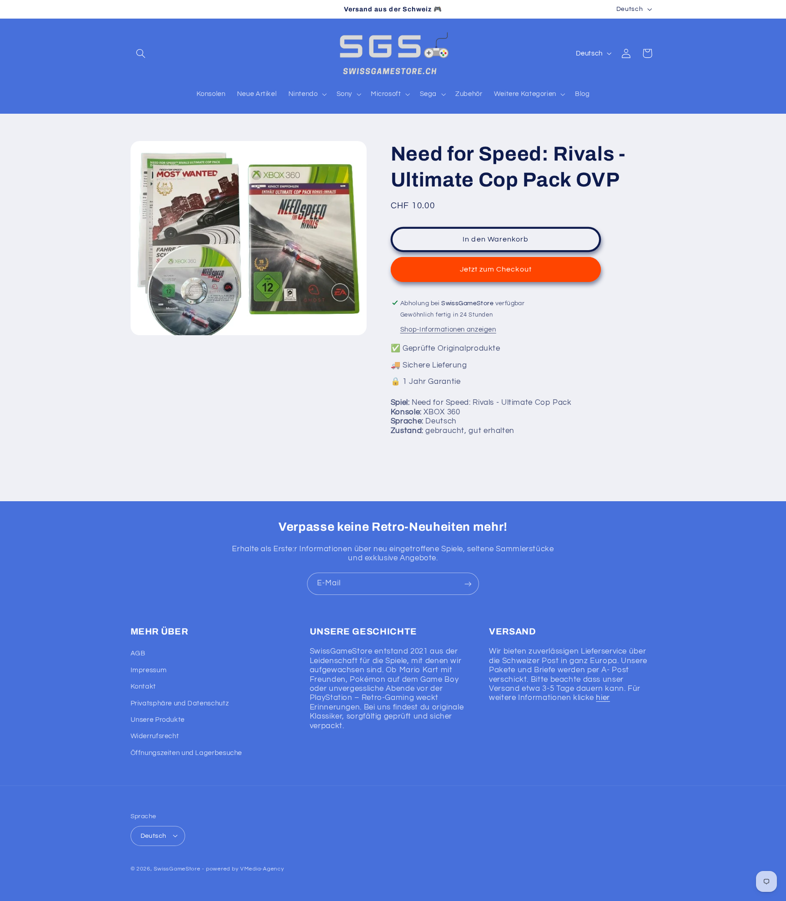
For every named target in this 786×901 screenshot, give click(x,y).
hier (603, 698)
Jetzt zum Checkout (496, 268)
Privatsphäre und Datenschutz (180, 703)
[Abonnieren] (468, 584)
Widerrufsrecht (155, 736)
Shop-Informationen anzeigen (448, 329)
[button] (141, 53)
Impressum (149, 670)
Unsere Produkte (158, 719)
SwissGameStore (177, 868)
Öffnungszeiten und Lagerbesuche (186, 753)
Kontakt (143, 687)
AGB (138, 653)
